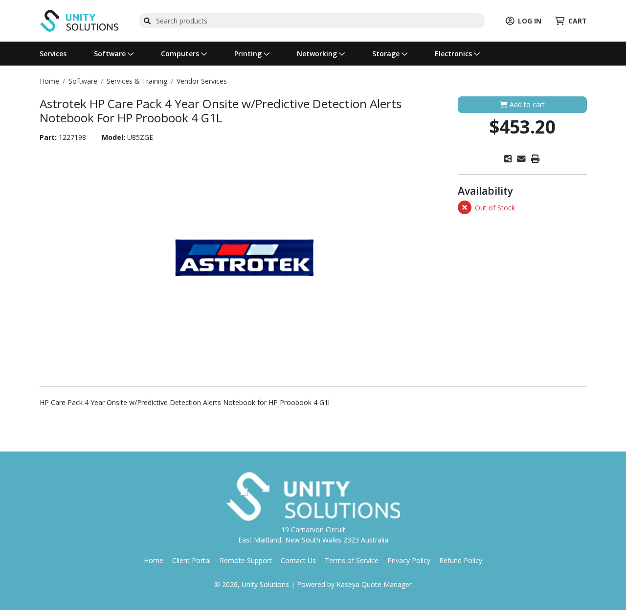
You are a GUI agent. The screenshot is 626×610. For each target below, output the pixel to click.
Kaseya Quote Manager (374, 584)
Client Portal (191, 560)
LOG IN (529, 20)
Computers (181, 53)
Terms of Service (352, 560)
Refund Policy (460, 560)
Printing (249, 53)
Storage (387, 53)
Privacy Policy (408, 560)
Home (153, 560)
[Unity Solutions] (79, 19)
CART (577, 20)
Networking (318, 53)
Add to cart (526, 104)
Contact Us (298, 560)
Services (53, 53)
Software (111, 53)
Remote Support (246, 560)
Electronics (454, 53)
